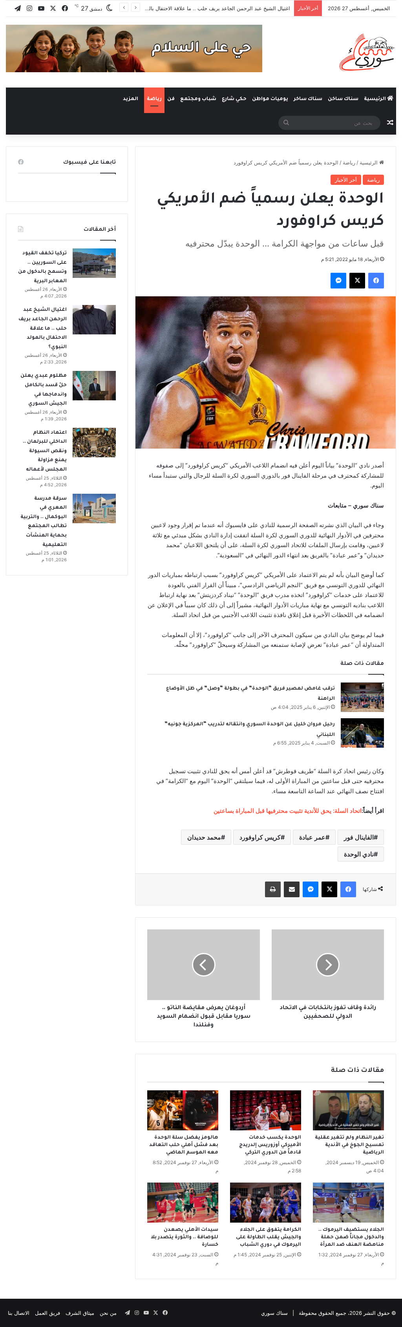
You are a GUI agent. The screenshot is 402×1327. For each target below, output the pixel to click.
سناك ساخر (308, 99)
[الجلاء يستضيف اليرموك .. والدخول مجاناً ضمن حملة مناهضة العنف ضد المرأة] (348, 1203)
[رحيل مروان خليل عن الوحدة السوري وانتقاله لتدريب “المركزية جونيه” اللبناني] (362, 733)
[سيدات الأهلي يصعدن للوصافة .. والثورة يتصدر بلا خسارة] (182, 1203)
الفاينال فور (359, 837)
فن (171, 99)
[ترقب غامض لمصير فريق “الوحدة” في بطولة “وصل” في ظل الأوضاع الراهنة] (362, 697)
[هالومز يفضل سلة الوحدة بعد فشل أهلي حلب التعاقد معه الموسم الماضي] (182, 1110)
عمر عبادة (312, 837)
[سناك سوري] (367, 52)
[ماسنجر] (338, 280)
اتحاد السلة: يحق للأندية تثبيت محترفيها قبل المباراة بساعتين (288, 810)
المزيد (130, 99)
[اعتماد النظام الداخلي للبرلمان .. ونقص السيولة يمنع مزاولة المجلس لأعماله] (94, 442)
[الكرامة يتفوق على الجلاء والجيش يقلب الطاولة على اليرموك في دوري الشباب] (265, 1203)
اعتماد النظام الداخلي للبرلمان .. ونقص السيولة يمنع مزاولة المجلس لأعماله (45, 451)
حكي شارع (234, 99)
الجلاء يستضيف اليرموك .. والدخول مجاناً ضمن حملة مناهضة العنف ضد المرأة (351, 1237)
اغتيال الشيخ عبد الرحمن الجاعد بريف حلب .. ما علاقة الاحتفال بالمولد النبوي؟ (206, 8)
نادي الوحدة (359, 854)
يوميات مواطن (270, 99)
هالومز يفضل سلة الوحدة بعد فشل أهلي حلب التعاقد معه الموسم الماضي (183, 1145)
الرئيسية (375, 99)
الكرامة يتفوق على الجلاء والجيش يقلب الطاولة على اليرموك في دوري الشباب (268, 1237)
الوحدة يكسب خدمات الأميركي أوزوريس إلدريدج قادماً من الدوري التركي (270, 1145)
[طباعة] (273, 889)
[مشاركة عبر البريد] (292, 889)
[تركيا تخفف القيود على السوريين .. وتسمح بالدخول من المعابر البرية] (94, 263)
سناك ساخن (343, 99)
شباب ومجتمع (198, 99)
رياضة (154, 99)
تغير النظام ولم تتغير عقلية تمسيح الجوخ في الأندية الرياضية (349, 1145)
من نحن (108, 1313)
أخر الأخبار (346, 180)
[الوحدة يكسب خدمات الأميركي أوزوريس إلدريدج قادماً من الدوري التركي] (265, 1110)
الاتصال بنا (18, 1313)
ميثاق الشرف (80, 1313)
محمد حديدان (204, 837)
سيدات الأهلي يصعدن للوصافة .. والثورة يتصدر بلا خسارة (184, 1237)
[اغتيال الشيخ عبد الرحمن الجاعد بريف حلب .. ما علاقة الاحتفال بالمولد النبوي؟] (94, 319)
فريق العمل (47, 1313)
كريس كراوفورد (260, 837)
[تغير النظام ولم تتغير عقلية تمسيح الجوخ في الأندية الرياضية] (348, 1110)
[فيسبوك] (376, 280)
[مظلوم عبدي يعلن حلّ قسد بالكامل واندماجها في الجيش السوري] (94, 385)
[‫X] (357, 280)
